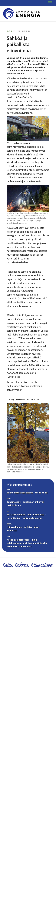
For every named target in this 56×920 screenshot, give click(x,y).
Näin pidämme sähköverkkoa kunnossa (23, 529)
